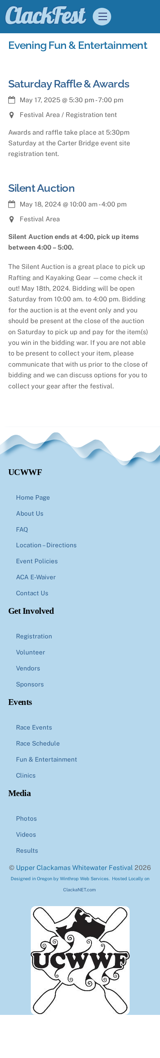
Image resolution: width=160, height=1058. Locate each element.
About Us (29, 513)
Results (27, 850)
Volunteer (30, 652)
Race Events (34, 727)
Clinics (26, 775)
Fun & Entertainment (46, 759)
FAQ (22, 529)
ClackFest (45, 15)
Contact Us (32, 593)
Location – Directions (46, 545)
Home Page (33, 497)
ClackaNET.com (79, 889)
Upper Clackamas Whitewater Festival (74, 868)
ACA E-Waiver (36, 577)
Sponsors (30, 684)
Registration (34, 636)
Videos (26, 834)
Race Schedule (38, 743)
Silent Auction (41, 188)
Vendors (28, 668)
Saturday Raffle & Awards (69, 84)
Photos (26, 818)
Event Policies (37, 561)
